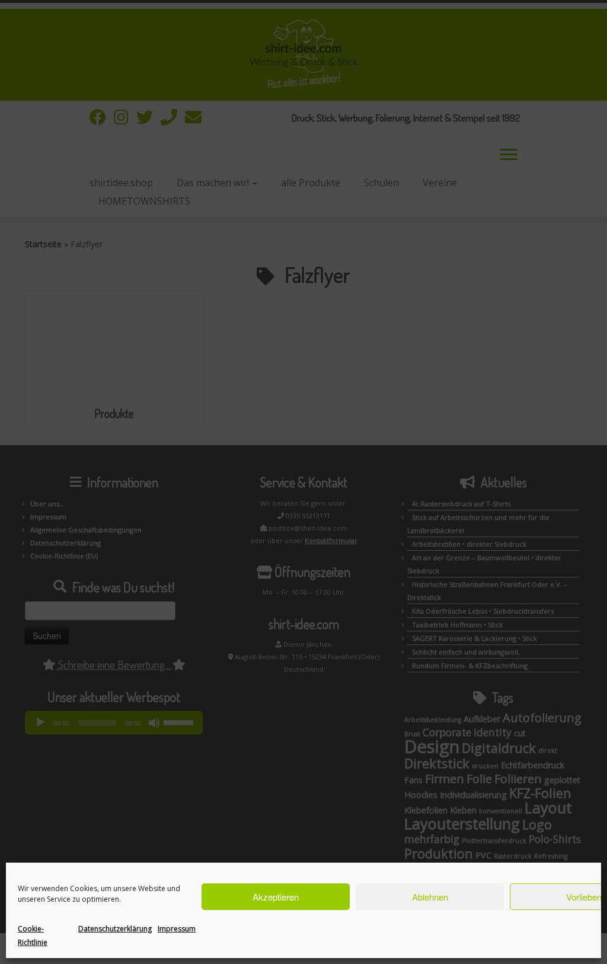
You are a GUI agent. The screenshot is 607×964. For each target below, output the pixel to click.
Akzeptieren (276, 896)
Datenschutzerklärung (115, 929)
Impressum (177, 929)
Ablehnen (430, 896)
